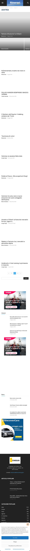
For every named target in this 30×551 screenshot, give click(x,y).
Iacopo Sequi (4, 158)
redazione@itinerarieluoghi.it (17, 472)
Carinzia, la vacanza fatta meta (11, 156)
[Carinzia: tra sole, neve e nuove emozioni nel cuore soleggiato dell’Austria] (15, 187)
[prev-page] (8, 273)
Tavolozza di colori (7, 136)
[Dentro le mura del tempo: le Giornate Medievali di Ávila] (5, 332)
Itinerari (3, 313)
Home (2, 7)
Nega (15, 541)
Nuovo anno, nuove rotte (15, 398)
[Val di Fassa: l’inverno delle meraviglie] (5, 407)
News (3, 394)
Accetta (15, 537)
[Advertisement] (15, 373)
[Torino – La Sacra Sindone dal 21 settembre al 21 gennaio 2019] (5, 483)
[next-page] (21, 273)
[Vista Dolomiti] (12, 47)
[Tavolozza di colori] (15, 127)
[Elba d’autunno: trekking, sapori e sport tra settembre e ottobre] (5, 325)
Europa (6, 7)
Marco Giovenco (4, 201)
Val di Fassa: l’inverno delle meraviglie (18, 405)
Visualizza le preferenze (15, 545)
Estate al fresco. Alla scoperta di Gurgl (14, 176)
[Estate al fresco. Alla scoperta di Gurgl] (15, 167)
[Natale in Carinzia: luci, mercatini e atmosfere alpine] (15, 233)
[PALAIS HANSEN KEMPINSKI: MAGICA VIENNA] (15, 84)
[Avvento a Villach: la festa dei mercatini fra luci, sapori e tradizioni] (15, 211)
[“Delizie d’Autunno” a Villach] (15, 25)
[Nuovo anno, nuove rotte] (5, 400)
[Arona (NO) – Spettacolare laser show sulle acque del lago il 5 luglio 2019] (5, 497)
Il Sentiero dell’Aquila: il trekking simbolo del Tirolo (12, 115)
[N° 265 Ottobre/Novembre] (5, 490)
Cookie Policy (8, 549)
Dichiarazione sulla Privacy (18, 549)
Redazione (3, 36)
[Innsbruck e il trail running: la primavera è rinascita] (15, 254)
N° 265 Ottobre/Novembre (16, 488)
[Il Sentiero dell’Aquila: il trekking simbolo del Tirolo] (15, 106)
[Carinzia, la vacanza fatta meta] (15, 147)
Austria (11, 7)
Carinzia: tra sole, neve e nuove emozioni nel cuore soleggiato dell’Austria (11, 198)
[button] (28, 524)
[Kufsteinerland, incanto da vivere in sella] (15, 62)
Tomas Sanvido (4, 96)
